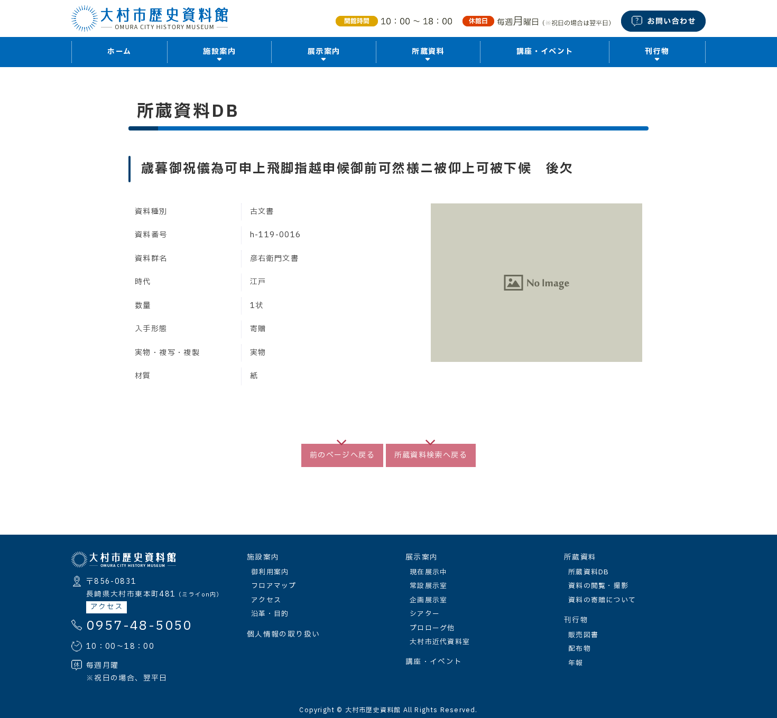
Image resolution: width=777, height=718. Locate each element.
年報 (576, 663)
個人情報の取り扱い (283, 634)
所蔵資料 (580, 557)
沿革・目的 (270, 614)
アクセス (106, 607)
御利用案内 (270, 572)
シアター (425, 614)
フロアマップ (274, 586)
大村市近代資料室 (440, 642)
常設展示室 (428, 586)
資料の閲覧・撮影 (598, 586)
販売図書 (583, 635)
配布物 (579, 649)
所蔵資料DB (588, 572)
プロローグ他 (432, 628)
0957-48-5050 (139, 626)
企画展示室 (428, 600)
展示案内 (421, 557)
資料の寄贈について (602, 600)
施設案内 (263, 557)
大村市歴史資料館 (373, 710)
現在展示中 (428, 572)
